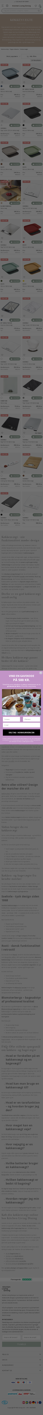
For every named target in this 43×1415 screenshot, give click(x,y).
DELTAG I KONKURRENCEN (21, 732)
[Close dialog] (40, 672)
